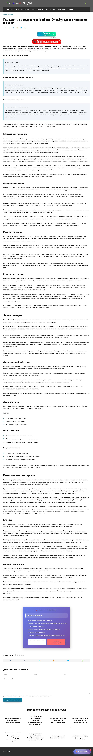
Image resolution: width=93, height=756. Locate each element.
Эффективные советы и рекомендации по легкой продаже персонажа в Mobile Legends (13, 737)
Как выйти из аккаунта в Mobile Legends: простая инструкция (58, 720)
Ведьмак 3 (53, 9)
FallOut (17, 9)
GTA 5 (33, 9)
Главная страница (8, 14)
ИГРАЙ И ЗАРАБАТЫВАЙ (56, 642)
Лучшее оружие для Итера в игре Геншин (57, 737)
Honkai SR (40, 9)
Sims (46, 9)
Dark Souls (10, 9)
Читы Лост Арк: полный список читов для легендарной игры (80, 720)
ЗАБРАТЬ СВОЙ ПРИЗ (36, 641)
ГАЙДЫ (27, 3)
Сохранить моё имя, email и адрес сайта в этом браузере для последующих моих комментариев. (28, 696)
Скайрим (70, 9)
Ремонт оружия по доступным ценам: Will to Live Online (80, 737)
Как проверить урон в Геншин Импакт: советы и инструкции (13, 720)
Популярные (62, 9)
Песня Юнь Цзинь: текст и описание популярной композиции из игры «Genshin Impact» (35, 720)
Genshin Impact (25, 9)
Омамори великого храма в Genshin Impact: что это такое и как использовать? (35, 737)
